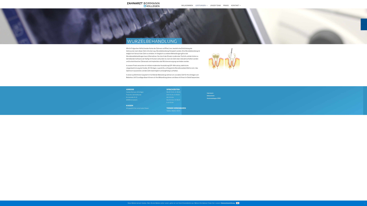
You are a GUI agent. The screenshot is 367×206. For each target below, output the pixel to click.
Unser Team (215, 6)
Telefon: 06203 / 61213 (173, 111)
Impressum (210, 93)
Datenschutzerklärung (228, 203)
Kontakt (235, 6)
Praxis (226, 6)
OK (238, 203)
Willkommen (187, 6)
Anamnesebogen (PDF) (214, 98)
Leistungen (200, 6)
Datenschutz (210, 95)
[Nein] (365, 203)
